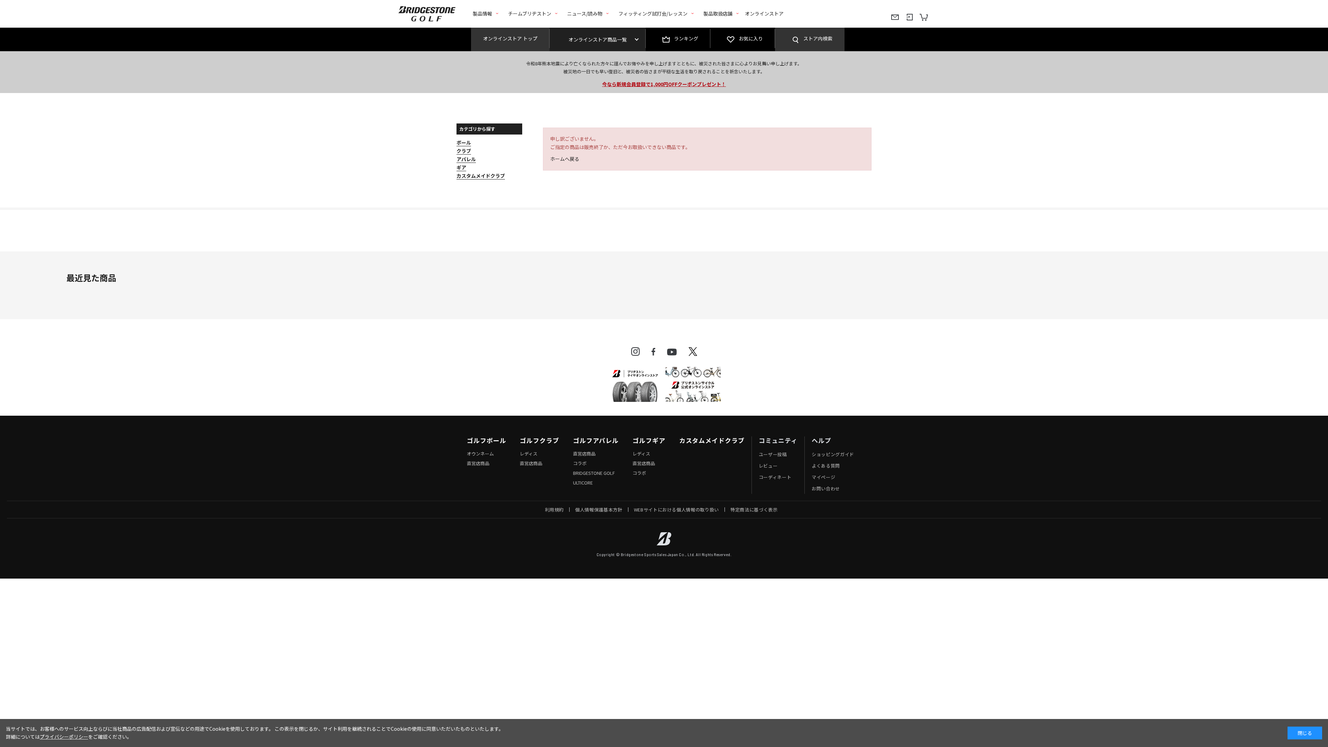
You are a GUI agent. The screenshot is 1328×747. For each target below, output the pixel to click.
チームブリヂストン (529, 13)
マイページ (823, 477)
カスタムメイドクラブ (712, 440)
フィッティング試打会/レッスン (653, 13)
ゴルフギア (649, 440)
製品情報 (482, 13)
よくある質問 (826, 465)
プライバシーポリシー (64, 736)
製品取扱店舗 (717, 13)
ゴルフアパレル (596, 440)
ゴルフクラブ (539, 440)
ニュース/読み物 (584, 13)
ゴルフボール (486, 440)
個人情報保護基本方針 (598, 509)
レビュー (768, 465)
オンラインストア (764, 13)
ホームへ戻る (564, 158)
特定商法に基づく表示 (754, 509)
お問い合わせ (826, 488)
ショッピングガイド (833, 454)
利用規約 (554, 509)
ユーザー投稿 (773, 454)
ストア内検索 (817, 38)
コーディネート (775, 477)
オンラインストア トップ (510, 38)
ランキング (686, 38)
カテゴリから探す (477, 129)
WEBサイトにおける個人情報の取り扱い (676, 509)
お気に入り (751, 38)
